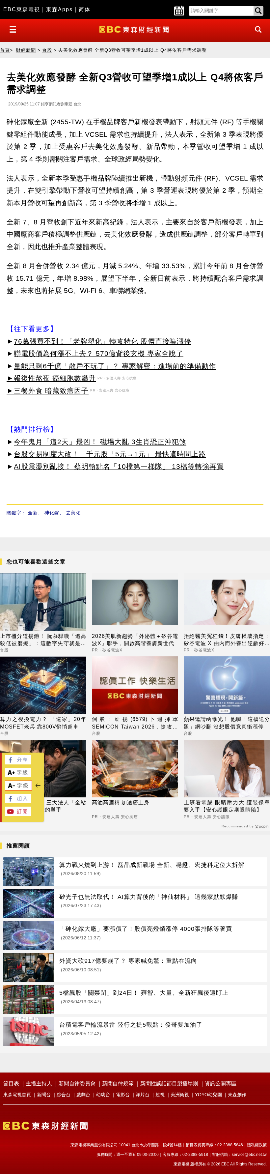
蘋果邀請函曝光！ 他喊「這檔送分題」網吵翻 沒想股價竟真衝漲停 (227, 722)
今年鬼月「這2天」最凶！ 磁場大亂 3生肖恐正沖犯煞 (100, 441)
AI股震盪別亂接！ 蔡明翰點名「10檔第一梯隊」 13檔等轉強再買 (119, 466)
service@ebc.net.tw (249, 1154)
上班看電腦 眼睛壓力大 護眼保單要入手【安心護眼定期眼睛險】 (227, 806)
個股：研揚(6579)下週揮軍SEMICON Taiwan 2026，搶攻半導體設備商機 (135, 723)
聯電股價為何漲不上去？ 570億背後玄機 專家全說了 (98, 353)
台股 (47, 50)
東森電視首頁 (17, 1094)
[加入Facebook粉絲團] (18, 801)
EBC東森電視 (21, 9)
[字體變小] (18, 788)
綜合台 (63, 1094)
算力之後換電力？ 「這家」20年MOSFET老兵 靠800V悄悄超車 (43, 722)
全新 (33, 512)
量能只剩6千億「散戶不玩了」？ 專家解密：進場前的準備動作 (115, 366)
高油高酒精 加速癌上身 (120, 802)
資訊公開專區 (220, 1083)
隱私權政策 (257, 1145)
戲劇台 (83, 1094)
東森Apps (59, 9)
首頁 (5, 50)
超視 (160, 1094)
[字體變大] (18, 775)
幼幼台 (103, 1094)
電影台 (123, 1094)
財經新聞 (26, 50)
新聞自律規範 (118, 1083)
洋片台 (142, 1094)
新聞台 (44, 1094)
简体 (85, 9)
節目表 (11, 1083)
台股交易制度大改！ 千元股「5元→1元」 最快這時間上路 (110, 454)
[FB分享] (18, 762)
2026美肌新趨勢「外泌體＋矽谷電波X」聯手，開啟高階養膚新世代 (135, 639)
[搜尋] (256, 35)
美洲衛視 (180, 1094)
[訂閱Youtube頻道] (18, 814)
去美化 (73, 512)
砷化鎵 (51, 512)
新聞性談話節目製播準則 (169, 1083)
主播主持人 (39, 1083)
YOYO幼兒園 (208, 1094)
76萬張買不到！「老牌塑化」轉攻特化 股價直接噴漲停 (102, 341)
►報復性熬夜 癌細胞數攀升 (51, 378)
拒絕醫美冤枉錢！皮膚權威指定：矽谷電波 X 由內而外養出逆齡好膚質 (227, 640)
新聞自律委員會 (77, 1083)
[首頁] (135, 29)
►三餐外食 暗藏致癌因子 (48, 390)
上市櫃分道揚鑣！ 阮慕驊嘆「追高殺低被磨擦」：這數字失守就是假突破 (43, 640)
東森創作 (237, 1094)
